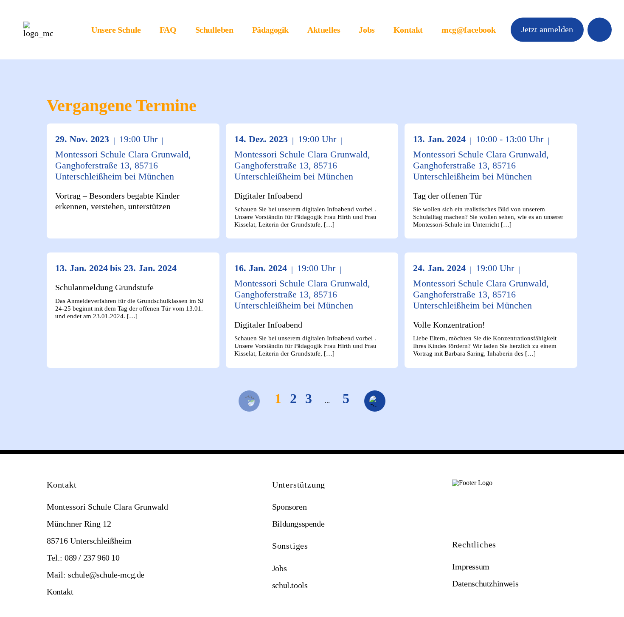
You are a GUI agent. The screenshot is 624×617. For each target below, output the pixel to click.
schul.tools (290, 585)
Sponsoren (289, 506)
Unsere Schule (116, 29)
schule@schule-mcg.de (106, 574)
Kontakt (408, 29)
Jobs (366, 29)
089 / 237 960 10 (92, 557)
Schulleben (214, 29)
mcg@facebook (468, 29)
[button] (547, 29)
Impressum (470, 566)
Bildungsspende (298, 523)
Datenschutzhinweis (485, 583)
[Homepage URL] (38, 30)
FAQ (168, 29)
